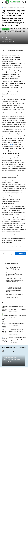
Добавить (8, 253)
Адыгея (11, 144)
